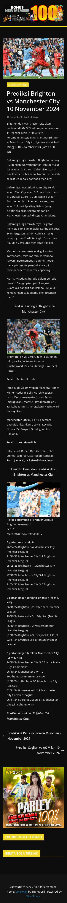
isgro (36, 116)
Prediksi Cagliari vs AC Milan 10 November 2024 (38, 750)
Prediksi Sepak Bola (17, 85)
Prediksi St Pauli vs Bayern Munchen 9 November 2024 (34, 736)
